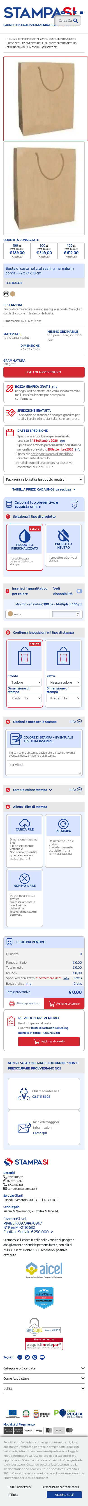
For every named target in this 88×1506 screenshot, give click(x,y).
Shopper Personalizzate (31, 38)
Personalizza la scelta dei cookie (60, 1487)
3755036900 (15, 1185)
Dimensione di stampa (19, 690)
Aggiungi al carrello (68, 1003)
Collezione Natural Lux (31, 43)
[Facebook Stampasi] (19, 1357)
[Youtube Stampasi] (42, 1357)
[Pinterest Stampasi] (27, 1357)
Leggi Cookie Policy (20, 1487)
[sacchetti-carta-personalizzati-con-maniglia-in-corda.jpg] (44, 188)
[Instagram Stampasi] (34, 1357)
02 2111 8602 (44, 467)
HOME (10, 38)
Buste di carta (58, 38)
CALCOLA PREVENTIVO (44, 372)
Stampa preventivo (27, 1003)
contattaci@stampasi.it (22, 1188)
